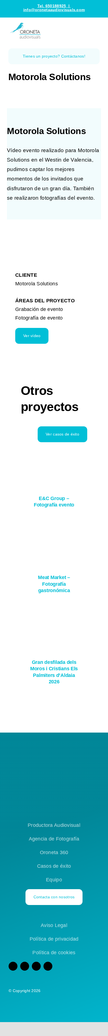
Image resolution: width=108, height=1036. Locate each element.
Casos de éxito (54, 866)
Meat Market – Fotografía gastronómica (54, 584)
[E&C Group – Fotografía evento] (54, 467)
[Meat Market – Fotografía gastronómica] (54, 547)
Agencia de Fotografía (54, 839)
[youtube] (36, 966)
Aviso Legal (54, 925)
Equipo (54, 879)
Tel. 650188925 (51, 6)
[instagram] (24, 966)
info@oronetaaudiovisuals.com (54, 10)
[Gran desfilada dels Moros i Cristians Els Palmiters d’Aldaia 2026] (54, 632)
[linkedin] (47, 966)
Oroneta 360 (54, 852)
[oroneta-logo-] (26, 24)
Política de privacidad (54, 939)
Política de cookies (53, 952)
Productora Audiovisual (54, 825)
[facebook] (13, 966)
